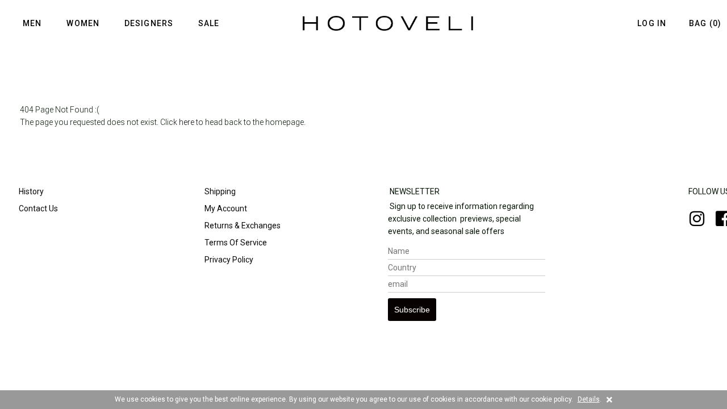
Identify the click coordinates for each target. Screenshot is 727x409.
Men (32, 23)
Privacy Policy (228, 259)
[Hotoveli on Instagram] (691, 222)
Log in (651, 23)
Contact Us (37, 208)
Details (589, 399)
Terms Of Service (235, 242)
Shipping (219, 191)
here (186, 122)
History (30, 191)
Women (82, 23)
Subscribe (412, 309)
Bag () (705, 23)
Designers (148, 23)
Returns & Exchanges (242, 225)
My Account (225, 208)
